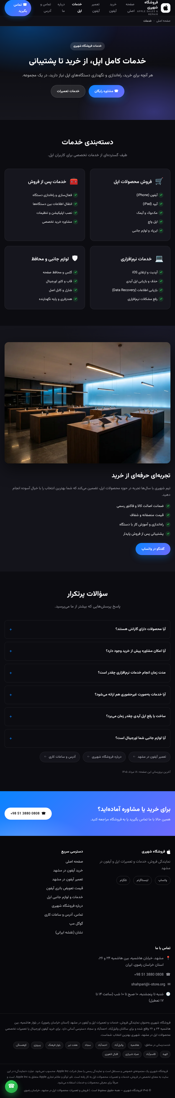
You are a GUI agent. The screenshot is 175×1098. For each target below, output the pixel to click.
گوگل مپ (76, 924)
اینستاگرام (142, 880)
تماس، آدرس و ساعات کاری (63, 915)
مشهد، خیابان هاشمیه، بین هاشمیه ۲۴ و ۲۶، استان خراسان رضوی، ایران (131, 962)
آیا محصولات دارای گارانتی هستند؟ (141, 629)
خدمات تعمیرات (68, 91)
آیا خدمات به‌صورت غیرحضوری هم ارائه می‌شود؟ (130, 695)
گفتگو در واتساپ (153, 549)
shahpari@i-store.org (148, 984)
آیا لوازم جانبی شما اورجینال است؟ (141, 738)
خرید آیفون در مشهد (68, 870)
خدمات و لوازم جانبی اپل (65, 897)
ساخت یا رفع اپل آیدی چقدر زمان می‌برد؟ (136, 716)
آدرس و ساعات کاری (62, 757)
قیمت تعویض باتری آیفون (64, 888)
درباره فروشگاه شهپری (106, 757)
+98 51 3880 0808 (149, 975)
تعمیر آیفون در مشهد (152, 757)
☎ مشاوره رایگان (106, 91)
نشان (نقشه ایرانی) (69, 932)
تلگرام (123, 880)
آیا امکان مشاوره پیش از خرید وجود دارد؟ (136, 651)
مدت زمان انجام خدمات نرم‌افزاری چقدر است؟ (132, 673)
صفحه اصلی (163, 21)
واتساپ (162, 880)
